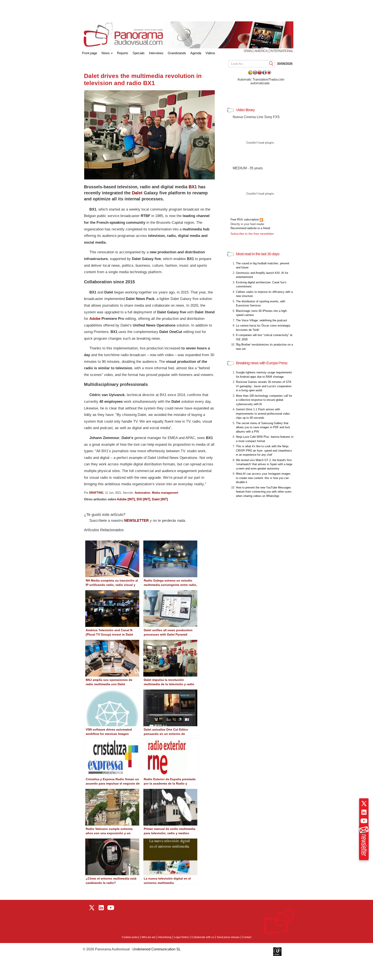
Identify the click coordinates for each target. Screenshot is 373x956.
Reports (122, 53)
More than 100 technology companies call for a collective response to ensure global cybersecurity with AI (264, 400)
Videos (210, 53)
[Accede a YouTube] (363, 820)
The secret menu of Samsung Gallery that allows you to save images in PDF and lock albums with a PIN (263, 427)
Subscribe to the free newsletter (252, 233)
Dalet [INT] (160, 499)
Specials (139, 53)
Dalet (137, 192)
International (281, 51)
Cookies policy (130, 937)
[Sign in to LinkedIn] (363, 812)
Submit (271, 63)
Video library (245, 110)
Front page (89, 52)
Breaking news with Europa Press (261, 363)
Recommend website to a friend (250, 228)
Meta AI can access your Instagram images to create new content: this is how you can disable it (263, 478)
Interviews (156, 53)
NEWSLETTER (136, 520)
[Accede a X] (363, 803)
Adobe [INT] (126, 499)
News (106, 53)
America (261, 51)
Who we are (149, 937)
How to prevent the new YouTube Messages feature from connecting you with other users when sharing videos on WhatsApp (264, 492)
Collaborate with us (202, 937)
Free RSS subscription (245, 219)
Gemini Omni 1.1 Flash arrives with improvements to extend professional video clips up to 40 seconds (263, 413)
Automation (142, 492)
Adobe (94, 319)
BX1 (193, 186)
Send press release (228, 937)
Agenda (195, 53)
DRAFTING (96, 492)
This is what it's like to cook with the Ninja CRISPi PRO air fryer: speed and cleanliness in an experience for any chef (264, 450)
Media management (165, 492)
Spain (248, 51)
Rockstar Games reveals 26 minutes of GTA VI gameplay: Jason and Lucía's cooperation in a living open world (263, 386)
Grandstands (177, 53)
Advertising (164, 937)
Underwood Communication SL (157, 949)
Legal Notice (181, 937)
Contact (246, 937)
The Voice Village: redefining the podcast (261, 320)
